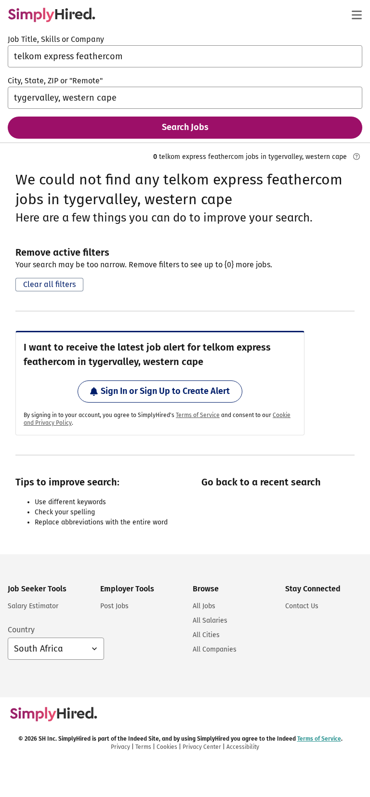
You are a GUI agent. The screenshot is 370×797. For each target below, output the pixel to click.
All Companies (215, 649)
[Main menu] (356, 15)
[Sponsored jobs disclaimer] (356, 156)
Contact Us (301, 606)
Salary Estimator (33, 606)
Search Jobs (185, 127)
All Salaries (210, 620)
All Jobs (204, 606)
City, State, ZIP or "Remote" (55, 80)
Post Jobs (114, 606)
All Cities (206, 635)
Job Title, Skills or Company (56, 39)
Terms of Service (198, 415)
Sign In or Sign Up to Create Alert (165, 391)
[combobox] (185, 56)
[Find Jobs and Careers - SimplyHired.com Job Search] (51, 15)
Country (21, 629)
